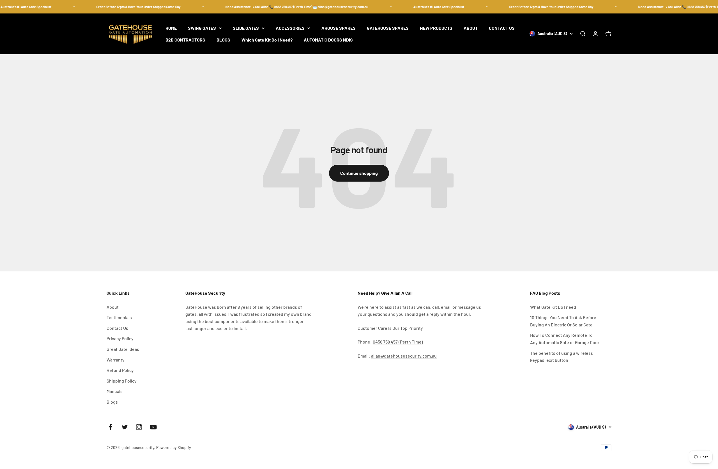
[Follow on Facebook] (110, 427)
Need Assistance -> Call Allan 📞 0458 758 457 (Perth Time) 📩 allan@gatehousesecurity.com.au (290, 7)
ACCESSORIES (290, 28)
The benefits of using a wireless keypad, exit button (561, 356)
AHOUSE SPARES (338, 28)
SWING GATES (202, 28)
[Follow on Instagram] (139, 427)
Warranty (116, 359)
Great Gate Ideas (123, 349)
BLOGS (223, 39)
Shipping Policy (122, 380)
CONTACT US (502, 28)
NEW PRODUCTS (436, 28)
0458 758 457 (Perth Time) (398, 341)
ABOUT (471, 28)
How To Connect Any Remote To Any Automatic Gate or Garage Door (564, 338)
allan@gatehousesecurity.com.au (404, 355)
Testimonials (119, 317)
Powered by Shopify (173, 447)
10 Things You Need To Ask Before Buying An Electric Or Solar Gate (563, 321)
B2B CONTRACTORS (185, 39)
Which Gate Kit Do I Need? (267, 39)
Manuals (115, 391)
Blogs (112, 401)
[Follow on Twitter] (124, 427)
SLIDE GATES (246, 28)
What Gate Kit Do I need (553, 307)
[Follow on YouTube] (153, 427)
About (113, 307)
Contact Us (117, 328)
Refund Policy (120, 370)
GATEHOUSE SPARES (388, 28)
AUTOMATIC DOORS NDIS (328, 39)
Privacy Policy (120, 338)
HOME (171, 28)
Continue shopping (359, 173)
